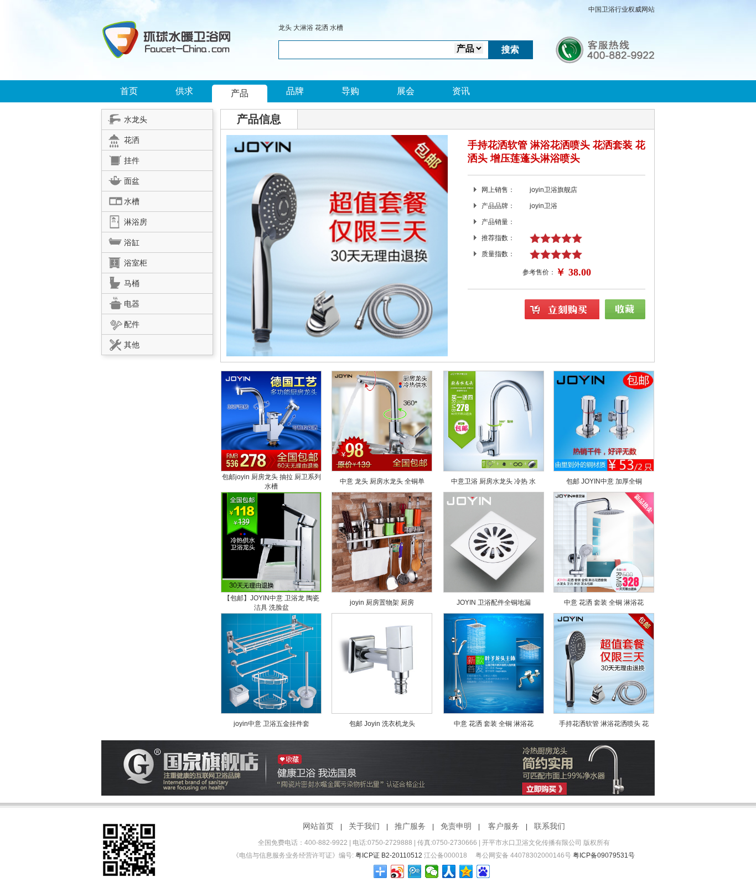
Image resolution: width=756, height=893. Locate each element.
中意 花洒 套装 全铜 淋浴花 (604, 602)
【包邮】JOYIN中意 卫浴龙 (265, 598)
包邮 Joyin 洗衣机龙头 (382, 724)
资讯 (461, 91)
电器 (131, 303)
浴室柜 (135, 262)
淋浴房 (135, 221)
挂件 (131, 160)
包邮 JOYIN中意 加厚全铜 (604, 481)
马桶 (131, 283)
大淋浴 (303, 28)
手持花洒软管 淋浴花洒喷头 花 (604, 724)
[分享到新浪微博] (398, 871)
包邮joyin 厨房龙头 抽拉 (258, 477)
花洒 (321, 28)
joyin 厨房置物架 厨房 (382, 602)
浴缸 (131, 242)
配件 (131, 324)
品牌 (295, 91)
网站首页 (318, 826)
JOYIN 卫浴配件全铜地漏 (494, 602)
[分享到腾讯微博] (415, 871)
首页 (129, 91)
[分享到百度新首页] (483, 871)
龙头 (285, 28)
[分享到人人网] (449, 871)
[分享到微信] (432, 871)
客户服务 (503, 826)
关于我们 (364, 826)
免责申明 (456, 826)
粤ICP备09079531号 (604, 855)
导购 (350, 91)
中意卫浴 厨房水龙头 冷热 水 (493, 481)
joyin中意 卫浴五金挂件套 (271, 724)
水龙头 (135, 119)
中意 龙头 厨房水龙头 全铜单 (382, 481)
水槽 (336, 28)
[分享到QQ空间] (466, 871)
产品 (239, 93)
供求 (184, 91)
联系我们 (549, 826)
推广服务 (410, 826)
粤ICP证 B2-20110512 (388, 855)
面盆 (131, 180)
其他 (131, 344)
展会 (406, 91)
